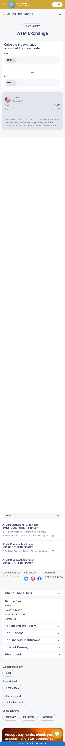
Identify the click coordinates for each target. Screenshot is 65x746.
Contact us (10, 619)
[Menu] (60, 13)
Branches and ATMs (15, 615)
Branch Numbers (13, 610)
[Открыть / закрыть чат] (57, 733)
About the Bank (13, 601)
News (8, 606)
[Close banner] (4, 4)
